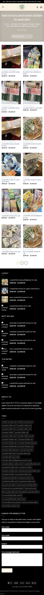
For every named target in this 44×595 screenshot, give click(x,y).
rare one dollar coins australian (11, 502)
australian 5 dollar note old (25, 436)
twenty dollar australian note (10, 506)
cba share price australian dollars (27, 485)
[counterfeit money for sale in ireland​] (32, 128)
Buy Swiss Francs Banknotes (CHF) (32, 73)
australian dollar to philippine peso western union (16, 460)
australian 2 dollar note (24, 429)
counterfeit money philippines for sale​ (32, 216)
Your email (5, 535)
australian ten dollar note (23, 474)
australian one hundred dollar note (29, 471)
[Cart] (41, 7)
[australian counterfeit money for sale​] (11, 56)
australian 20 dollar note (25, 439)
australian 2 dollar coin (9, 429)
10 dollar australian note (9, 422)
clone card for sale (30, 488)
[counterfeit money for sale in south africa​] (11, 164)
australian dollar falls (26, 450)
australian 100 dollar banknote (27, 443)
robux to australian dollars (30, 502)
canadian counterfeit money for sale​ (10, 109)
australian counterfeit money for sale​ (11, 73)
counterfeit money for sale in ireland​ (32, 145)
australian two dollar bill (9, 478)
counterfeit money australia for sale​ (10, 145)
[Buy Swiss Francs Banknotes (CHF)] (32, 56)
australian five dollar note (9, 467)
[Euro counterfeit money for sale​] (32, 236)
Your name (5, 527)
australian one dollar (25, 467)
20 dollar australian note (25, 422)
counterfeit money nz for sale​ (11, 216)
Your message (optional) (10, 552)
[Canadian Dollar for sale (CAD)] (32, 92)
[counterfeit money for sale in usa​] (32, 164)
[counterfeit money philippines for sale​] (32, 200)
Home (6, 24)
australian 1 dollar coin (9, 425)
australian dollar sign (23, 453)
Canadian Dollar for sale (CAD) (32, 108)
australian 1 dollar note (24, 425)
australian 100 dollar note (25, 446)
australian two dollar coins (10, 481)
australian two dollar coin (25, 478)
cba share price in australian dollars (12, 488)
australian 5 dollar (7, 432)
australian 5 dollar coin (21, 432)
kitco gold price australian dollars (29, 492)
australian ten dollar (8, 474)
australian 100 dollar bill (9, 446)
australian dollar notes (8, 453)
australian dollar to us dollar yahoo (12, 464)
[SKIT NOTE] (22, 7)
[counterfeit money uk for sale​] (11, 236)
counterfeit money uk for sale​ (11, 252)
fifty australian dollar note (9, 492)
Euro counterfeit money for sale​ (31, 252)
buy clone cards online (8, 485)
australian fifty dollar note (32, 464)
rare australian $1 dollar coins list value (13, 499)
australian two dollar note (27, 481)
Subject (4, 544)
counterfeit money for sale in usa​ (32, 181)
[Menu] (3, 7)
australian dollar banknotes (10, 450)
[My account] (37, 7)
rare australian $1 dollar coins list (12, 495)
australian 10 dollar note (9, 439)
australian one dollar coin (9, 471)
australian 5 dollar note (9, 436)
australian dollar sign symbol (10, 457)
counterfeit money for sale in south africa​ (11, 181)
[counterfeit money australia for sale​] (11, 128)
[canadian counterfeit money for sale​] (11, 92)
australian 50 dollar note (9, 443)
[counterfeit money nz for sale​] (11, 200)
